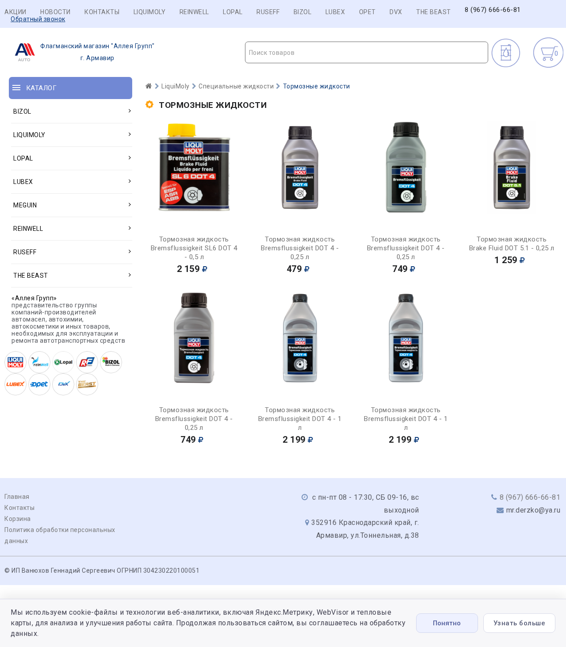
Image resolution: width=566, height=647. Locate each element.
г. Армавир (97, 51)
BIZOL (303, 11)
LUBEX (335, 11)
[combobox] (367, 52)
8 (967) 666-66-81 (493, 10)
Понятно (447, 623)
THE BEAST (433, 11)
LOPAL (233, 11)
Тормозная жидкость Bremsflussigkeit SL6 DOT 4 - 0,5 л (194, 248)
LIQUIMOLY (150, 11)
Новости (55, 11)
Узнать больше (519, 623)
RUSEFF (267, 11)
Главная (17, 496)
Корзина (17, 518)
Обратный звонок (38, 19)
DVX (396, 11)
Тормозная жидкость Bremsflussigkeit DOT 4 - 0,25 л (300, 248)
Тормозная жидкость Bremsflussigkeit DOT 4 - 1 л (300, 419)
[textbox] (366, 52)
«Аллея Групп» (34, 298)
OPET (367, 11)
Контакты (101, 11)
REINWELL (194, 11)
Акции (15, 11)
